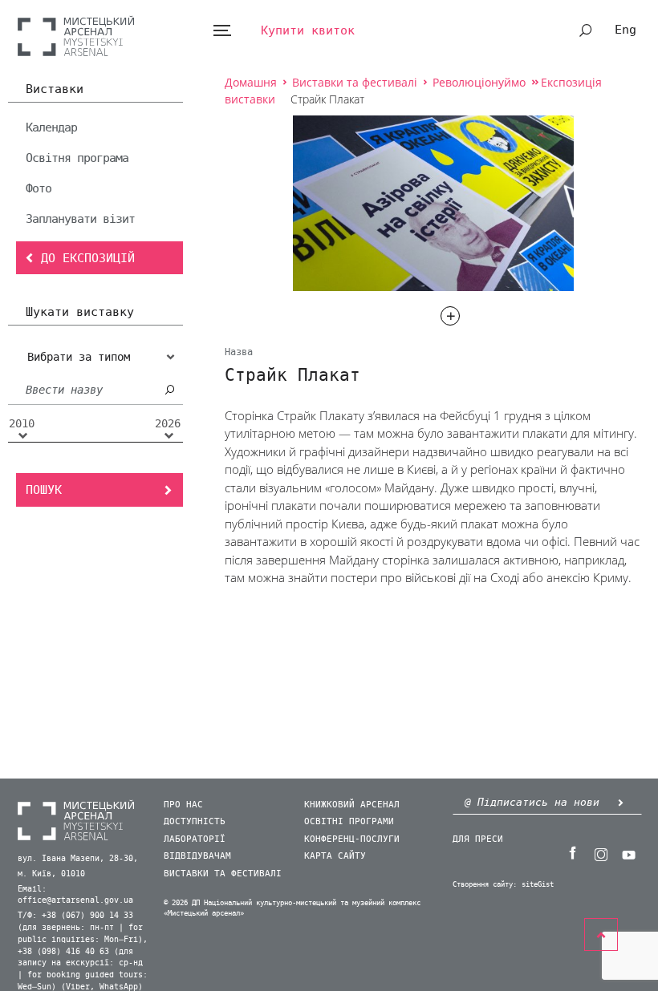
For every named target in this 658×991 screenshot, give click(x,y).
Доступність (194, 821)
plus (450, 316)
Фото (38, 188)
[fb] (572, 853)
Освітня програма (77, 158)
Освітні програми (349, 821)
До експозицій (88, 258)
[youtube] (628, 853)
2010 (22, 424)
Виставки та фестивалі (223, 874)
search (586, 30)
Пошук (44, 490)
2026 (168, 424)
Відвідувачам (197, 856)
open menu (221, 30)
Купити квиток (308, 30)
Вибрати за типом (78, 357)
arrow (620, 802)
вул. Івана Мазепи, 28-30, (78, 858)
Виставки (54, 90)
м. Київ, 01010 (51, 874)
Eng (625, 29)
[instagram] (600, 853)
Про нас (183, 805)
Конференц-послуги (352, 839)
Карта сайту (335, 856)
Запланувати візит (80, 219)
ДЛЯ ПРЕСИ (478, 839)
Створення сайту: (485, 885)
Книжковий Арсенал (352, 805)
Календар (51, 127)
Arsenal (76, 35)
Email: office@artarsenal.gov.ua (75, 895)
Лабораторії (194, 839)
